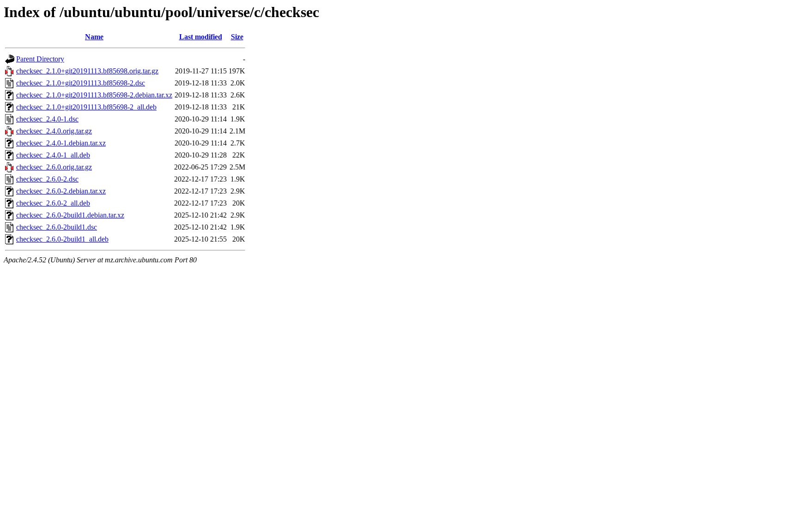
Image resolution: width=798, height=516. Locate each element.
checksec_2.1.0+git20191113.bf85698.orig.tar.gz (87, 71)
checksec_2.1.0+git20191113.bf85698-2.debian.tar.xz (94, 95)
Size (237, 37)
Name (94, 37)
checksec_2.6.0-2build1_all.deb (62, 239)
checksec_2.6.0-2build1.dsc (56, 227)
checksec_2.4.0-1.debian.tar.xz (61, 143)
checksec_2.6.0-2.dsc (47, 179)
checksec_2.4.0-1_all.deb (53, 155)
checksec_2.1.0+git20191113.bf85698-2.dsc (80, 83)
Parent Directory (40, 59)
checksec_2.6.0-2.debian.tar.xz (61, 191)
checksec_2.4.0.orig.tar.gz (54, 131)
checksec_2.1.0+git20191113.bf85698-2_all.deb (86, 107)
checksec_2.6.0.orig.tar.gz (54, 167)
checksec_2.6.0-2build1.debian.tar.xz (70, 215)
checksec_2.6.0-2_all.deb (53, 203)
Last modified (200, 37)
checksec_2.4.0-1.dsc (47, 119)
